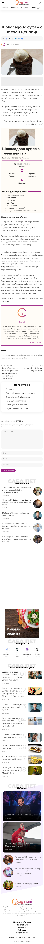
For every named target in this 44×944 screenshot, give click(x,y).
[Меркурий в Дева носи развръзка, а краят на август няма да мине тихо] (37, 503)
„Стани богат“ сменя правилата (21, 815)
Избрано (22, 788)
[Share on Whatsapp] (12, 38)
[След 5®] (22, 2)
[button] (4, 2)
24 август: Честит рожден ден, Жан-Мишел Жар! (12, 770)
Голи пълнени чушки (16, 401)
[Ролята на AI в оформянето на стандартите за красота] (8, 860)
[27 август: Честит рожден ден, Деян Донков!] (37, 515)
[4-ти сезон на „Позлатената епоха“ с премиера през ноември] (37, 539)
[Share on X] (9, 38)
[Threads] (37, 652)
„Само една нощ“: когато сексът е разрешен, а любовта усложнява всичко (16, 490)
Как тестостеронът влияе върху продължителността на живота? (16, 526)
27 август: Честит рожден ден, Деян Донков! (11, 707)
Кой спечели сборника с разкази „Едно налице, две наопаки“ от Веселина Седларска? (28, 871)
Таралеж (10, 389)
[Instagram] (27, 652)
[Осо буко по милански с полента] (35, 748)
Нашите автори (22, 922)
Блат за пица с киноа (16, 405)
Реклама (22, 930)
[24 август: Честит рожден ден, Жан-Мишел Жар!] (35, 770)
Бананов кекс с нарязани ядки (20, 393)
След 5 (8, 44)
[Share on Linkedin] (15, 38)
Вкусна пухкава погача (17, 409)
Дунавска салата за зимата (26, 884)
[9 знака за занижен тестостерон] (35, 737)
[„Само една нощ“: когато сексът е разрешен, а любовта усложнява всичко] (37, 491)
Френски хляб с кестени (18, 397)
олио (8, 358)
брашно (14, 355)
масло (3, 358)
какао (40, 355)
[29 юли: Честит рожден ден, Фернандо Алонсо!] (22, 837)
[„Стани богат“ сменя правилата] (22, 806)
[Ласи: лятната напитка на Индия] (35, 759)
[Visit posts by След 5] (3, 44)
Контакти (22, 925)
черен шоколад (16, 358)
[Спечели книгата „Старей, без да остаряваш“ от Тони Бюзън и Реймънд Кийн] (35, 691)
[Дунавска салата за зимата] (8, 885)
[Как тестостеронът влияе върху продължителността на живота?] (37, 527)
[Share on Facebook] (6, 38)
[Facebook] (7, 652)
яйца (25, 358)
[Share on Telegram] (18, 38)
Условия (22, 927)
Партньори (22, 933)
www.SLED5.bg (35, 343)
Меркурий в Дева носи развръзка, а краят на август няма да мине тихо (16, 502)
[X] (17, 652)
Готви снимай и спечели (27, 355)
